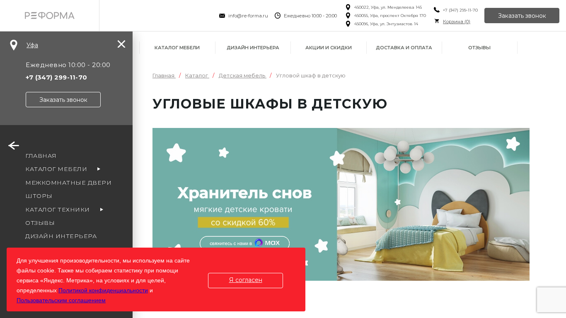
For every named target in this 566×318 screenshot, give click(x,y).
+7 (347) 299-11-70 (460, 10)
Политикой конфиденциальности (103, 290)
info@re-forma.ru (248, 16)
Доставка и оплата (404, 48)
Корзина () (456, 21)
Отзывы (479, 48)
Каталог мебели (177, 48)
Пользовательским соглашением (61, 300)
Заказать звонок (522, 15)
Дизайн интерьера (253, 48)
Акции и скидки (328, 48)
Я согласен (245, 280)
